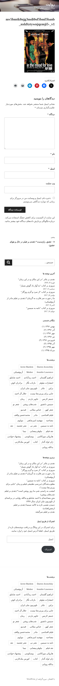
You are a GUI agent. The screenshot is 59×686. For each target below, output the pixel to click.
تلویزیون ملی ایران (28, 388)
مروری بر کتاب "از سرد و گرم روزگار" (38, 470)
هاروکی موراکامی (45, 436)
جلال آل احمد (20, 393)
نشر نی (33, 426)
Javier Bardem (26, 367)
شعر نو (16, 404)
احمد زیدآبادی (30, 377)
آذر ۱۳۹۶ (51, 330)
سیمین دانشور (46, 404)
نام (52, 154)
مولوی (20, 420)
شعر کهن (49, 410)
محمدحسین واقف (22, 415)
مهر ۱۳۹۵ (50, 347)
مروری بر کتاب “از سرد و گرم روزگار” (38, 292)
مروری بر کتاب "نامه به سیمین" (40, 480)
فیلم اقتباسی (47, 415)
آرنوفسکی (18, 372)
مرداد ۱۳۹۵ (50, 350)
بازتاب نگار (31, 383)
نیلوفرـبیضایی (36, 431)
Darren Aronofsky (45, 367)
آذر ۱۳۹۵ (51, 343)
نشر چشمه (21, 426)
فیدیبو (23, 410)
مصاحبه (49, 420)
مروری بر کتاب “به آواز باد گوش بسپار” (37, 286)
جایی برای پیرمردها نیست (41, 393)
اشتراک (48, 549)
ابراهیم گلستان (46, 377)
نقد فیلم (49, 431)
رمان (22, 399)
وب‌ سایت (50, 183)
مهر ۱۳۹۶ (50, 333)
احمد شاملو (15, 377)
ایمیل (51, 169)
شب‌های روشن (30, 404)
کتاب (35, 442)
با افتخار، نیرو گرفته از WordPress (41, 679)
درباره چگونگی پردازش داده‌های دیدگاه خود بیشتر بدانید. (30, 221)
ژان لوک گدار (47, 442)
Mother (29, 372)
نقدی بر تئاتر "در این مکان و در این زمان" (36, 463)
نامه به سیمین (47, 426)
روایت (50, 4)
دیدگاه (51, 114)
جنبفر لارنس (47, 399)
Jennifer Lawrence (45, 372)
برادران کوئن (16, 383)
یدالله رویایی (47, 447)
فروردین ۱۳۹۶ (48, 340)
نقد (11, 426)
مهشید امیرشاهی (35, 420)
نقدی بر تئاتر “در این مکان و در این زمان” (36, 279)
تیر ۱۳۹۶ (51, 337)
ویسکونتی (29, 436)
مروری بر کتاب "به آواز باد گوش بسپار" (37, 467)
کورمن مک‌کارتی (22, 442)
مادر (36, 415)
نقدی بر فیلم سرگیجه (45, 512)
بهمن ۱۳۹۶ (50, 326)
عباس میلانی (35, 410)
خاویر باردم (33, 399)
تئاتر (43, 388)
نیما (24, 431)
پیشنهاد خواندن (14, 436)
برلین (50, 388)
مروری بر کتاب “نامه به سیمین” (40, 308)
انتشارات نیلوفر (46, 383)
